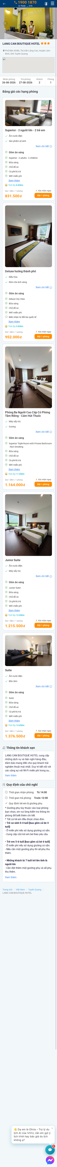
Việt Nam (20, 889)
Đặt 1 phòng (43, 195)
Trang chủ (7, 889)
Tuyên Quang (34, 889)
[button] (33, 1135)
